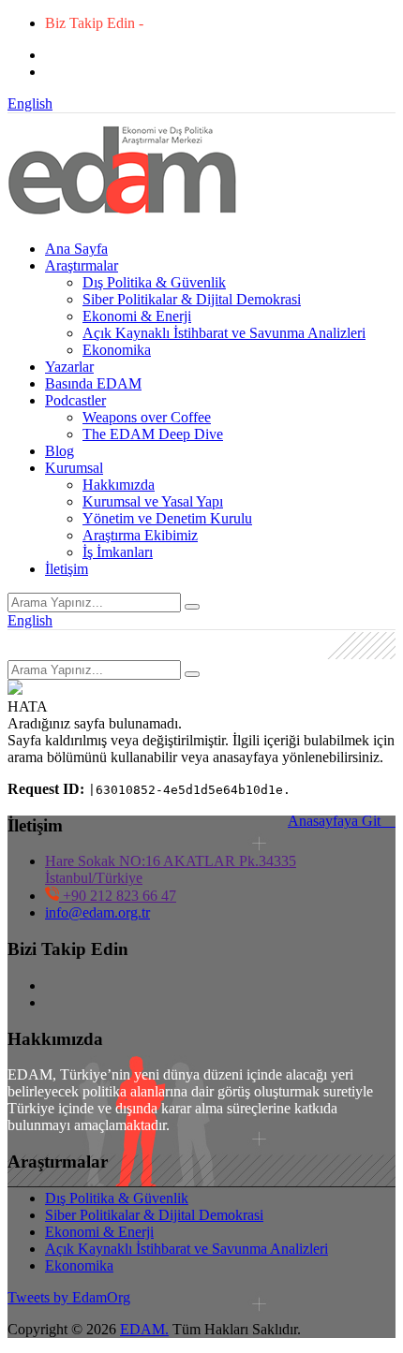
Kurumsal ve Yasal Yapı (152, 501)
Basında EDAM (93, 383)
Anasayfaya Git (342, 821)
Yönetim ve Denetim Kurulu (167, 518)
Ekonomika (116, 350)
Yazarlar (69, 367)
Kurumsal (74, 468)
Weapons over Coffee (146, 417)
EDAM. (144, 1329)
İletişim (66, 569)
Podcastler (75, 400)
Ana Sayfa (76, 249)
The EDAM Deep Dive (152, 434)
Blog (59, 451)
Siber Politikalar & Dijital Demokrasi (191, 299)
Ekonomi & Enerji (136, 316)
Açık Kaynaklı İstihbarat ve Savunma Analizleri (224, 333)
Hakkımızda (118, 485)
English (29, 103)
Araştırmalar (81, 265)
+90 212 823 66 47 (117, 896)
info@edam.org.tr (97, 912)
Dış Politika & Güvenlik (154, 282)
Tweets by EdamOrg (68, 1297)
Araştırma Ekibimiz (140, 535)
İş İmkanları (117, 552)
